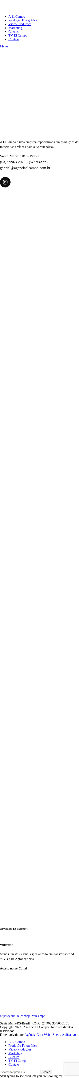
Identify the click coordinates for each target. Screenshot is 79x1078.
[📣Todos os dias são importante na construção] (39, 716)
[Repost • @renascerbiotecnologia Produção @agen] (39, 474)
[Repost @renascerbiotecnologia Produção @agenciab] (39, 555)
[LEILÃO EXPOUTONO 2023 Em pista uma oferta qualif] (39, 312)
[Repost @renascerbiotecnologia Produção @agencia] (39, 393)
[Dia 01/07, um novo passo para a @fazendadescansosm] (39, 232)
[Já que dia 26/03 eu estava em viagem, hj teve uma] (39, 878)
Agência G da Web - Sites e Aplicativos (50, 1034)
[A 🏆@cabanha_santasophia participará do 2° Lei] (39, 797)
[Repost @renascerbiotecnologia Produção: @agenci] (39, 636)
